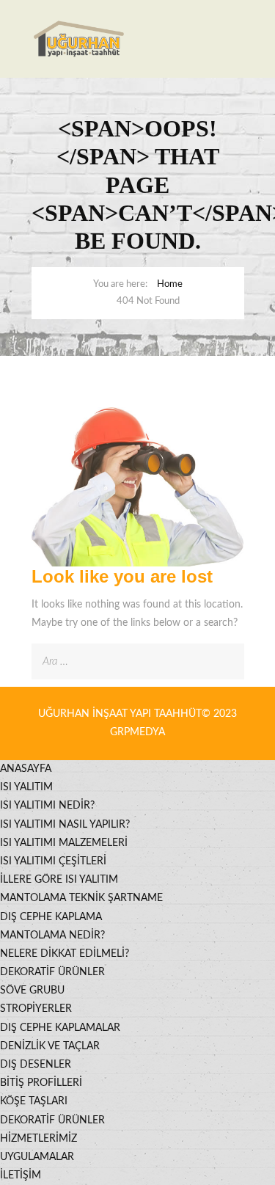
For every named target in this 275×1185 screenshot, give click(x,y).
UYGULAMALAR (37, 1157)
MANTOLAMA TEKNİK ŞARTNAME (81, 898)
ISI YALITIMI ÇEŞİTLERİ (53, 861)
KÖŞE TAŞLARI (33, 1101)
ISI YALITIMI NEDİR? (47, 806)
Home (170, 284)
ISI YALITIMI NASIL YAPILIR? (65, 825)
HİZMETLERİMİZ (38, 1139)
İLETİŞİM (20, 1175)
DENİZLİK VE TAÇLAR (50, 1046)
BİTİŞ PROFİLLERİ (41, 1083)
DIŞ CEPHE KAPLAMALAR (60, 1028)
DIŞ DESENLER (35, 1065)
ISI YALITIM (26, 787)
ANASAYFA (25, 769)
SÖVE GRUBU (32, 990)
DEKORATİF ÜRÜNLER (52, 972)
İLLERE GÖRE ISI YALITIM (59, 880)
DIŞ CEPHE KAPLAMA (51, 917)
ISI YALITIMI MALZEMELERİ (64, 843)
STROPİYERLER (36, 1009)
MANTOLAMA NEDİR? (52, 935)
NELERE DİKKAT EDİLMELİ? (64, 954)
